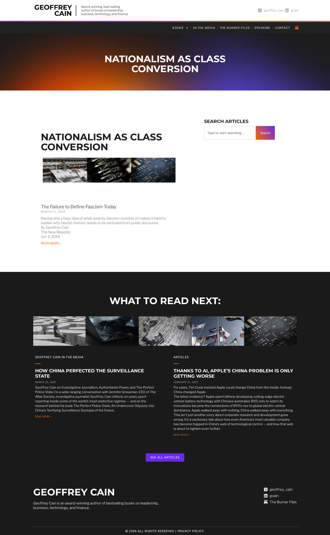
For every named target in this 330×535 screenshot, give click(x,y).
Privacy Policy (191, 531)
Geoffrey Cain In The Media (59, 357)
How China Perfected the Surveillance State (89, 373)
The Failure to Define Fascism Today (78, 206)
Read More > (43, 416)
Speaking (262, 28)
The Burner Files (235, 28)
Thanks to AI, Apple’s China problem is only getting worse (233, 373)
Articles (181, 357)
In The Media (204, 28)
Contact (282, 28)
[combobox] (229, 133)
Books (178, 28)
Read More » (51, 243)
